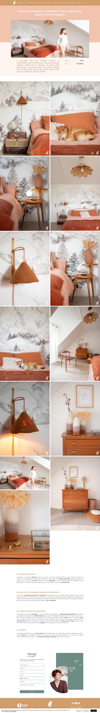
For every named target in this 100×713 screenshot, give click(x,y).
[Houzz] (79, 703)
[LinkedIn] (73, 703)
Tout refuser (86, 710)
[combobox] (32, 665)
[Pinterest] (76, 703)
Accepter (94, 710)
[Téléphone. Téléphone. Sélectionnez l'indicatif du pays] (21, 678)
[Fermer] (98, 710)
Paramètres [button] (78, 710)
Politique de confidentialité (10, 711)
